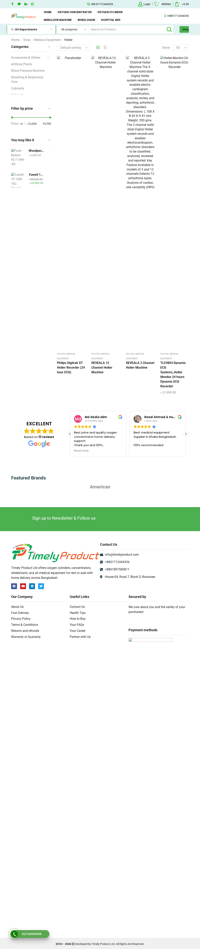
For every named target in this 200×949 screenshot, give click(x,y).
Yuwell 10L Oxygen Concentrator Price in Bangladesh (36, 175)
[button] (186, 434)
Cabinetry (17, 88)
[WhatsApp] (32, 4)
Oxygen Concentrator (75, 12)
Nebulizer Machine (58, 19)
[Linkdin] (25, 4)
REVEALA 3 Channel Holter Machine (140, 365)
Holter (61, 354)
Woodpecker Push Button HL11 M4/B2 (36, 151)
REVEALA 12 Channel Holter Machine (101, 367)
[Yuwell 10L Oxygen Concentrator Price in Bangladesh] (18, 182)
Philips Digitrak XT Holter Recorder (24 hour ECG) (71, 367)
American (100, 487)
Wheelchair (86, 19)
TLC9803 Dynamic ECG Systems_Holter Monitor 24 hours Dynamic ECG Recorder (173, 374)
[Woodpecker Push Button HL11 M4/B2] (18, 158)
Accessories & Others (25, 57)
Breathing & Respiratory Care (27, 79)
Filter (47, 123)
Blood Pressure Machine (28, 70)
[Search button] (169, 29)
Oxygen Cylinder (110, 12)
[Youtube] (19, 4)
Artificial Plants (21, 64)
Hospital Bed (110, 19)
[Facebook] (12, 4)
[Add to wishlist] (67, 203)
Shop (185, 29)
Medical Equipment (47, 40)
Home (48, 12)
